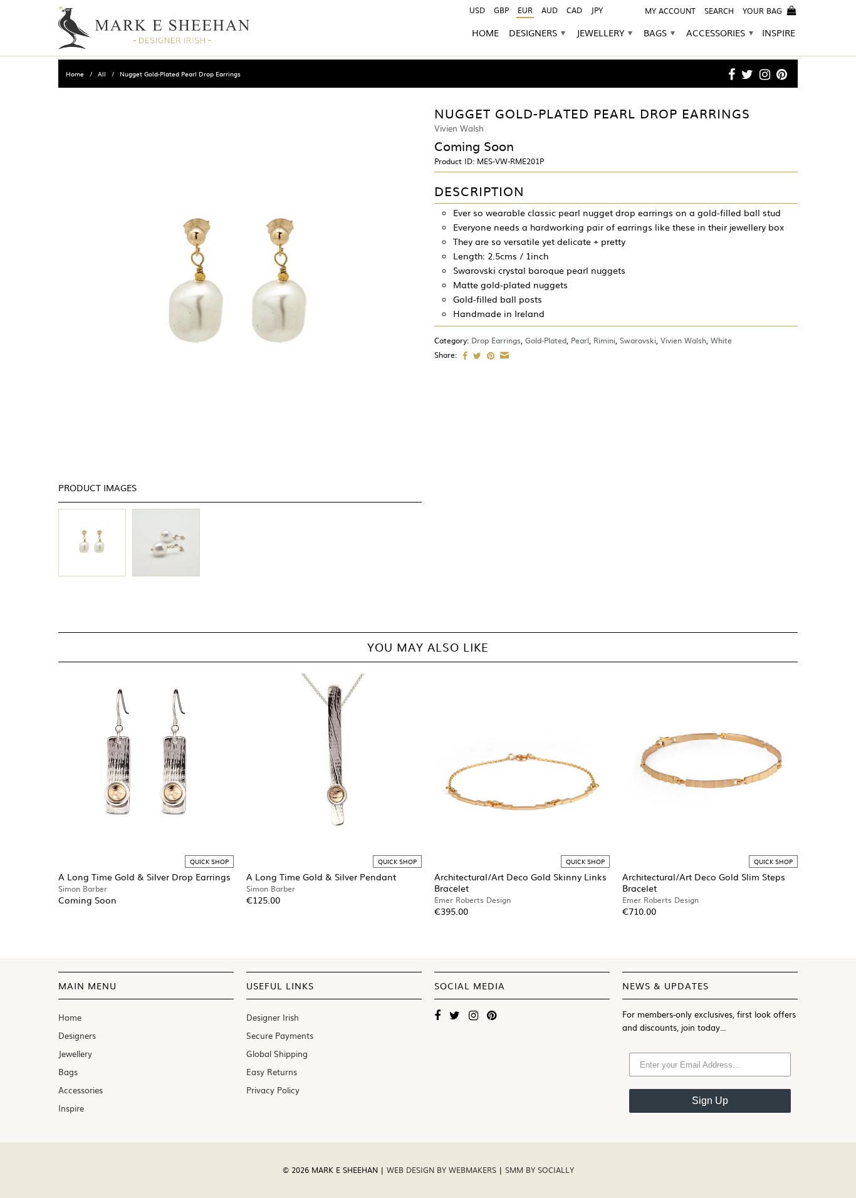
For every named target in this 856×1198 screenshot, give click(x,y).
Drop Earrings (496, 340)
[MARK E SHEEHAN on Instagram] (764, 74)
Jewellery (604, 33)
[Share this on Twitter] (475, 355)
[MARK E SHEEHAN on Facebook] (731, 74)
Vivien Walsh (683, 340)
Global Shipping (277, 1054)
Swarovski (638, 340)
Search (719, 10)
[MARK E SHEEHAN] (153, 27)
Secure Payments (279, 1035)
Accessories (719, 33)
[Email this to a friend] (503, 355)
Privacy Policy (273, 1090)
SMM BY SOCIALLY (539, 1169)
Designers (537, 33)
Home (485, 33)
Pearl (580, 340)
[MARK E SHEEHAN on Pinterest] (781, 74)
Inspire (778, 33)
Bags (659, 33)
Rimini (604, 340)
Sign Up (710, 1100)
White (721, 340)
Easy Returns (271, 1072)
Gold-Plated (545, 340)
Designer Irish (272, 1017)
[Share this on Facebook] (463, 355)
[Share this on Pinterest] (489, 355)
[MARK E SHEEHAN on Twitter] (747, 74)
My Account (670, 10)
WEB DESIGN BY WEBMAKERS (443, 1169)
